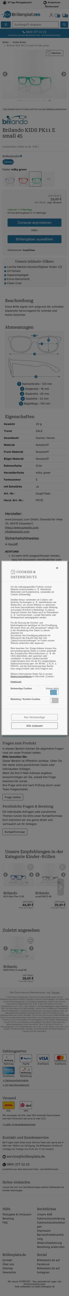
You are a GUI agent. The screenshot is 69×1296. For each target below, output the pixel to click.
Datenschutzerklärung (21, 676)
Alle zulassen (34, 725)
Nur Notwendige (34, 717)
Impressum (16, 681)
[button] (54, 692)
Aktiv (54, 692)
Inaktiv (55, 700)
